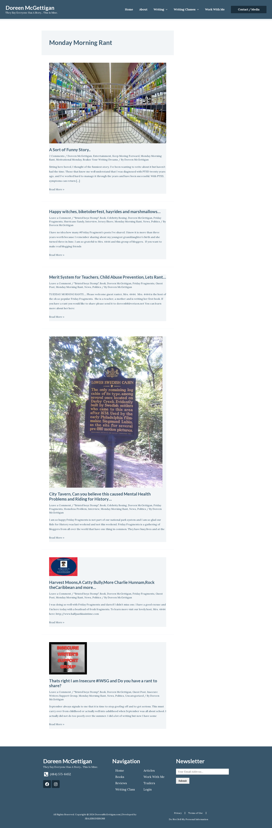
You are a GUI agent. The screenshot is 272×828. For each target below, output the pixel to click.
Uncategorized (134, 695)
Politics (155, 221)
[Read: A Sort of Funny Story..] (107, 102)
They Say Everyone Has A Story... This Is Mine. (70, 766)
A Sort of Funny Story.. (70, 149)
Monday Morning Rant (128, 221)
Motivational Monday (69, 159)
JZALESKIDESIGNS (95, 818)
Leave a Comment (60, 217)
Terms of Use (195, 813)
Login (148, 789)
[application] (165, 9)
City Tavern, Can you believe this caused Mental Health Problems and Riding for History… (100, 496)
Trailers (149, 783)
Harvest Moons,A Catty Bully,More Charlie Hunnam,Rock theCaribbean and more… (102, 585)
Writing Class (125, 789)
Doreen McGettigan (30, 7)
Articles (149, 770)
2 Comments (57, 156)
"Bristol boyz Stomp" (86, 217)
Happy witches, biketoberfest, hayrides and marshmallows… (105, 211)
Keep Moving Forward (125, 156)
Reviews (121, 783)
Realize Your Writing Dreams (100, 159)
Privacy (178, 813)
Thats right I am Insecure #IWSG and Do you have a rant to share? (103, 683)
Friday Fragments (143, 283)
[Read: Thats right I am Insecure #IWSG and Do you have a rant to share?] (68, 657)
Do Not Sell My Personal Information (188, 819)
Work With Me (154, 777)
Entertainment (102, 156)
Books (119, 777)
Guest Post (139, 691)
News (146, 221)
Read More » (56, 189)
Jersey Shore (105, 221)
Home (119, 770)
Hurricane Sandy (74, 221)
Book (103, 217)
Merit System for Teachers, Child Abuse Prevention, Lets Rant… (107, 277)
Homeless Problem (75, 508)
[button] (248, 9)
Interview (91, 221)
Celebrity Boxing (117, 217)
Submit (182, 780)
